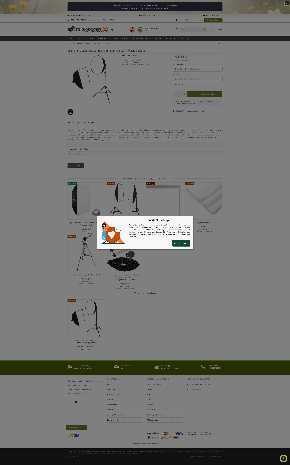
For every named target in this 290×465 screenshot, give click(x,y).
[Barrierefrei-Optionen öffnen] (283, 458)
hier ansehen (181, 234)
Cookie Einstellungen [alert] (159, 220)
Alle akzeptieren (181, 243)
